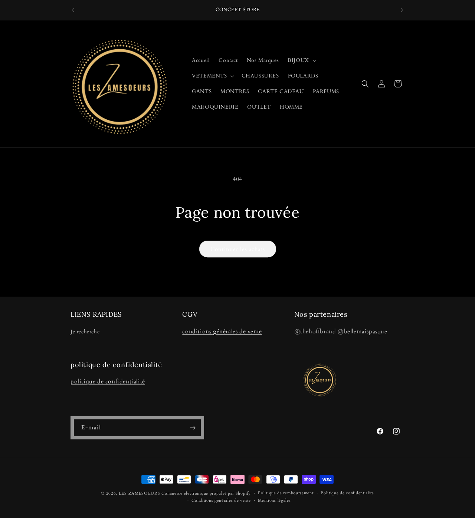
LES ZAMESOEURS (139, 493)
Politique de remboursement (285, 493)
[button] (301, 60)
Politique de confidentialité (347, 493)
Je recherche (85, 331)
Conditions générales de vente (220, 500)
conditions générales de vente (222, 331)
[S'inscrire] (192, 427)
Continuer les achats (237, 249)
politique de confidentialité (108, 381)
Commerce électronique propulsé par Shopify (205, 493)
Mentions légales (274, 500)
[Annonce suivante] (402, 10)
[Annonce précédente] (73, 10)
